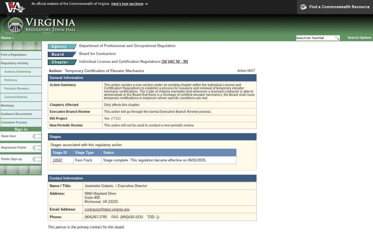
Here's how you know (127, 4)
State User (8, 136)
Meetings (7, 105)
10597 (57, 160)
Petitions (10, 80)
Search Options (360, 37)
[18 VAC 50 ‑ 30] (175, 62)
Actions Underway (17, 71)
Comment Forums (14, 122)
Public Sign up (11, 159)
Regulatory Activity (14, 63)
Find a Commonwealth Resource (339, 7)
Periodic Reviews (16, 88)
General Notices (15, 97)
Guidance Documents (16, 114)
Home (6, 38)
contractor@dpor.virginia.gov (107, 209)
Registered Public (13, 147)
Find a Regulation (13, 54)
